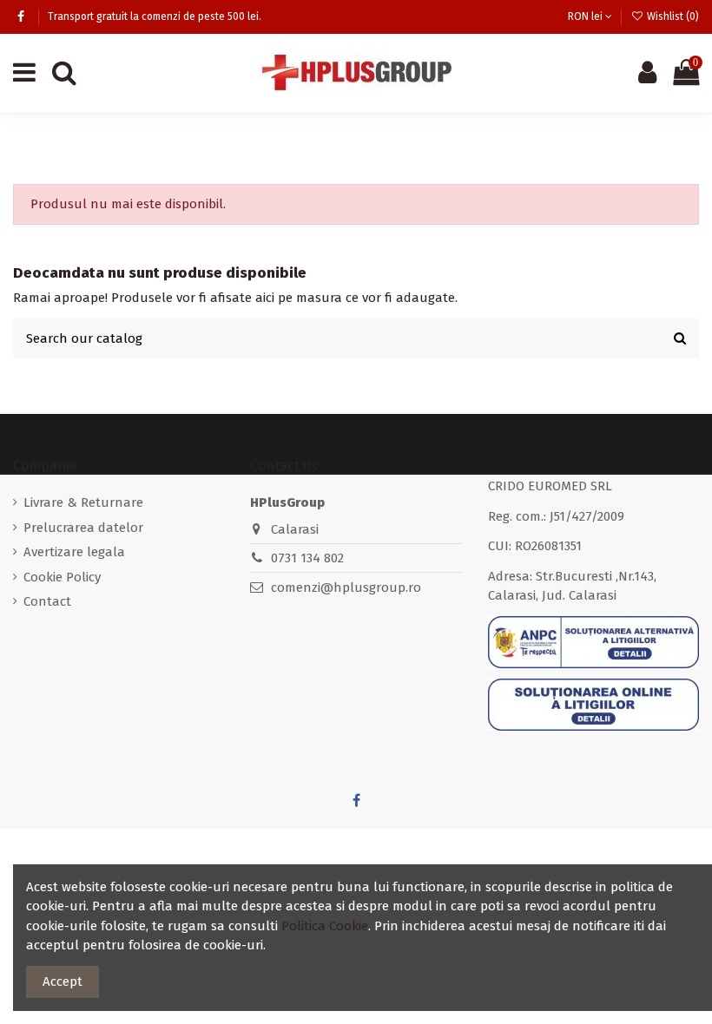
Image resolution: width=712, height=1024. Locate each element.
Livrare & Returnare (83, 502)
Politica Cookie (324, 926)
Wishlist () (671, 16)
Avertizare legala (74, 552)
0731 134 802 (307, 558)
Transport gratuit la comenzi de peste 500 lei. (154, 16)
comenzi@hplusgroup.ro (346, 587)
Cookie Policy (62, 577)
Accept (62, 981)
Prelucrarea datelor (83, 527)
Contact (47, 601)
